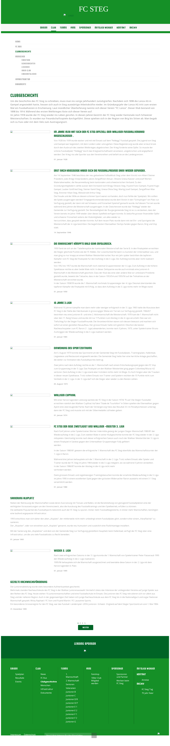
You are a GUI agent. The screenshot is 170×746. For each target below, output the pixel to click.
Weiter (86, 627)
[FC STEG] (86, 15)
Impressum (15, 734)
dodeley (86, 743)
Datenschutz (30, 734)
